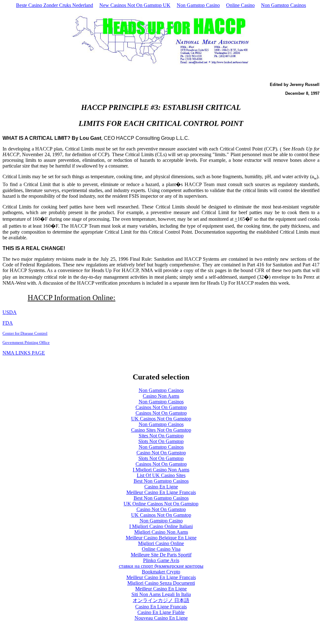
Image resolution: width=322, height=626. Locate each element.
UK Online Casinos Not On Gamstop (161, 503)
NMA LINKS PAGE (24, 353)
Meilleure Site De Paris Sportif (161, 554)
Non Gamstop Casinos (283, 5)
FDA (8, 323)
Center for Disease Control (25, 333)
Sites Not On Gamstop (161, 435)
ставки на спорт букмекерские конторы (161, 566)
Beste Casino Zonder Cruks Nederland (54, 5)
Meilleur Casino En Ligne (161, 588)
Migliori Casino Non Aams (161, 532)
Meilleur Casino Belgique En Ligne (161, 537)
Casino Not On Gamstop (161, 452)
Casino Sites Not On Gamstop (161, 430)
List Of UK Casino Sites (161, 475)
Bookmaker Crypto (161, 571)
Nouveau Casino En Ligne (161, 618)
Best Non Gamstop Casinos (161, 481)
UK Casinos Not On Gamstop (161, 418)
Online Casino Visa (161, 549)
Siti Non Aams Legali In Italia (161, 594)
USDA (10, 312)
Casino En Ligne (161, 486)
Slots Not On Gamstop (161, 441)
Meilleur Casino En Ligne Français (161, 492)
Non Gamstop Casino (198, 5)
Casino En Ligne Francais (161, 606)
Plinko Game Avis (161, 560)
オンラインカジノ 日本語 (161, 600)
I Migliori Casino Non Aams (161, 469)
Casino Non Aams (161, 396)
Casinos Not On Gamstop (161, 407)
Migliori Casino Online (161, 543)
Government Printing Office (26, 342)
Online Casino (240, 5)
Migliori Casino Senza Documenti (161, 583)
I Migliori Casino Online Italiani (161, 526)
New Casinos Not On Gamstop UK (134, 5)
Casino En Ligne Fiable (161, 612)
